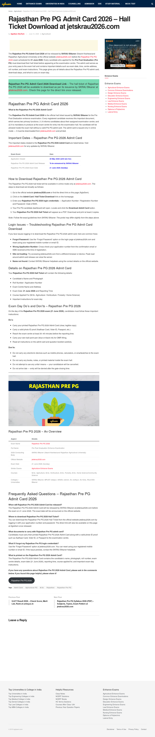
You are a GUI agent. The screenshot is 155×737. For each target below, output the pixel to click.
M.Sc (42, 587)
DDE (99, 3)
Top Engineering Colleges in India (21, 696)
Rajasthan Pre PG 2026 (41, 443)
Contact (144, 729)
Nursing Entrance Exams (117, 106)
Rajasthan (50, 587)
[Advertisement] (54, 45)
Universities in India (55, 3)
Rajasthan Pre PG (64, 587)
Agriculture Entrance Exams (42, 468)
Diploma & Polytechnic (116, 109)
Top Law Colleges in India (18, 704)
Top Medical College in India (19, 699)
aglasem (6, 3)
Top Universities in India (17, 693)
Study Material (112, 3)
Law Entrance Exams (116, 101)
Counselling (74, 3)
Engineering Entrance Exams (119, 98)
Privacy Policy (133, 729)
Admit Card (18, 587)
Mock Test (130, 3)
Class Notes (60, 693)
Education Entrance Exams (118, 95)
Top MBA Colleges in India (18, 707)
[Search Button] (152, 3)
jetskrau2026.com (63, 56)
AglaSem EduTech (17, 34)
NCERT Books (61, 699)
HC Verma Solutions (63, 701)
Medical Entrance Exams (117, 104)
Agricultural (18, 11)
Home (19, 3)
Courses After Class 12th (65, 704)
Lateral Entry (113, 112)
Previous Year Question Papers (68, 707)
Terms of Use (121, 729)
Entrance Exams (34, 3)
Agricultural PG (31, 587)
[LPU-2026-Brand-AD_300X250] (123, 53)
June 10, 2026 (34, 34)
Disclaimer (110, 729)
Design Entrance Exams (117, 93)
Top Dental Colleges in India (19, 701)
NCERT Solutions (62, 696)
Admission (89, 3)
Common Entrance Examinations (120, 90)
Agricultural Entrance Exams (118, 87)
